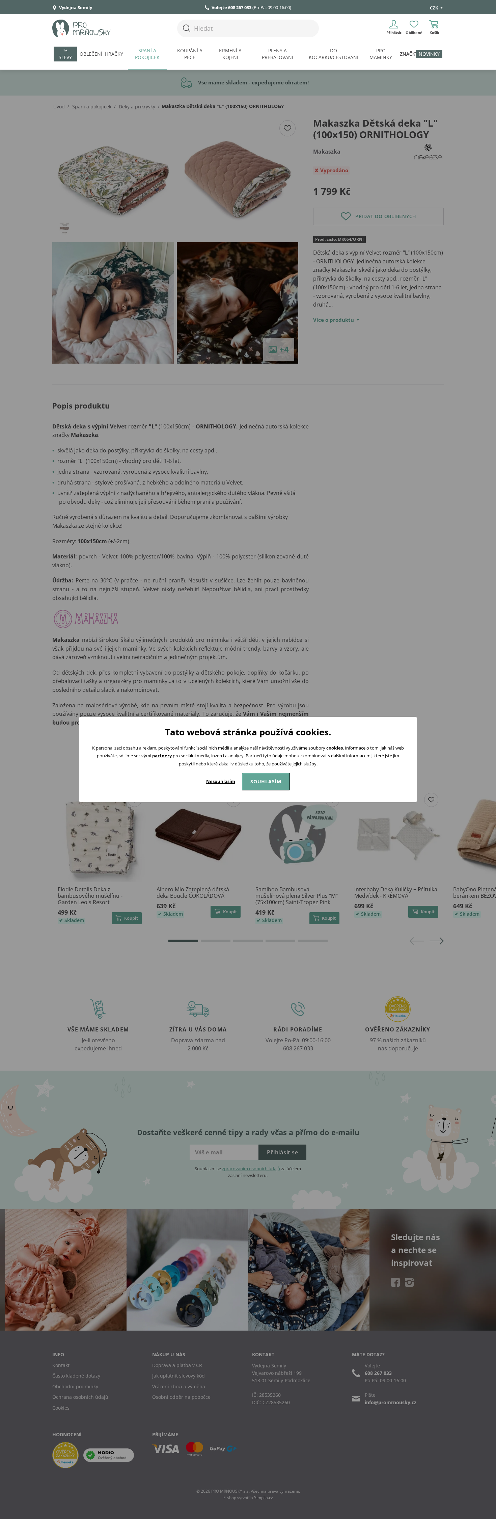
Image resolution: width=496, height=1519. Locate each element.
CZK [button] (434, 8)
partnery (162, 756)
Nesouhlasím (220, 781)
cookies (334, 748)
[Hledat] (187, 28)
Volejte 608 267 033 (231, 7)
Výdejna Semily (75, 7)
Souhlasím (265, 781)
